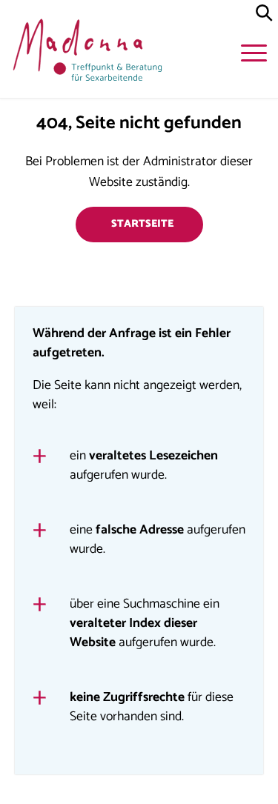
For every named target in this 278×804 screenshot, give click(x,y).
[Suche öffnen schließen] (264, 14)
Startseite (142, 224)
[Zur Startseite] (85, 53)
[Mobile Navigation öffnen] (256, 55)
